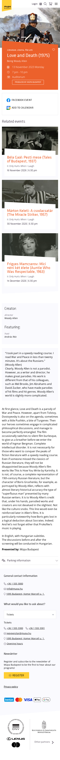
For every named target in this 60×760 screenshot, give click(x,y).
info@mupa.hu (15, 588)
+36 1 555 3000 (15, 583)
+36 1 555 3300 (15, 628)
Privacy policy (11, 686)
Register (18, 675)
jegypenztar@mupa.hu (19, 633)
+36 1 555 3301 (37, 628)
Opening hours (15, 643)
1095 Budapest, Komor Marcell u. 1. (25, 593)
